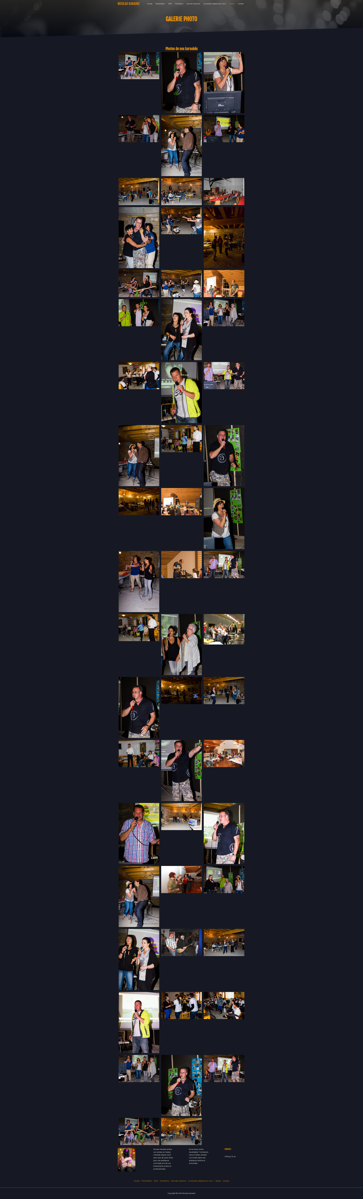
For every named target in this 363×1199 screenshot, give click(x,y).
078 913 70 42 (230, 1156)
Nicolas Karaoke (129, 4)
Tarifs (170, 4)
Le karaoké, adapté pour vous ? (214, 4)
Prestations (179, 4)
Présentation (160, 4)
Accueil (149, 4)
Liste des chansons (193, 4)
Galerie (232, 4)
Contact (241, 4)
